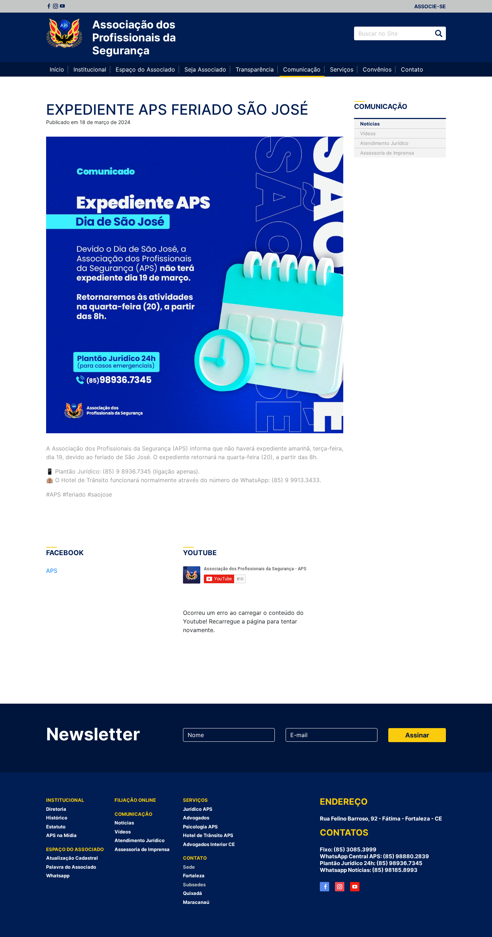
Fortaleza (194, 875)
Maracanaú (196, 902)
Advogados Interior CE (209, 844)
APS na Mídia (61, 835)
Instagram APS (339, 886)
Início (57, 69)
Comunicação (302, 69)
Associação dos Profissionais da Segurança (134, 37)
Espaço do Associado (145, 69)
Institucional (89, 69)
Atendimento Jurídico (384, 143)
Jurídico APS (198, 809)
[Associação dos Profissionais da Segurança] (64, 33)
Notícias (370, 124)
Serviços (341, 69)
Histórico (56, 818)
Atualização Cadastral (72, 858)
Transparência (255, 69)
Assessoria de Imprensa (387, 153)
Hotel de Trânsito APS (208, 835)
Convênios (377, 69)
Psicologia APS (200, 826)
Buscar (438, 33)
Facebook (48, 6)
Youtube (62, 6)
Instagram (55, 6)
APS (51, 570)
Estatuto (56, 826)
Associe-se (430, 6)
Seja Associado (205, 69)
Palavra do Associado (71, 867)
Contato (412, 69)
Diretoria (56, 809)
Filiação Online (135, 800)
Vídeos (368, 133)
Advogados (196, 818)
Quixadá (192, 893)
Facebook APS (324, 886)
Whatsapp (58, 875)
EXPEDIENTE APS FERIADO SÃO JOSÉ (177, 109)
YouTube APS (354, 886)
